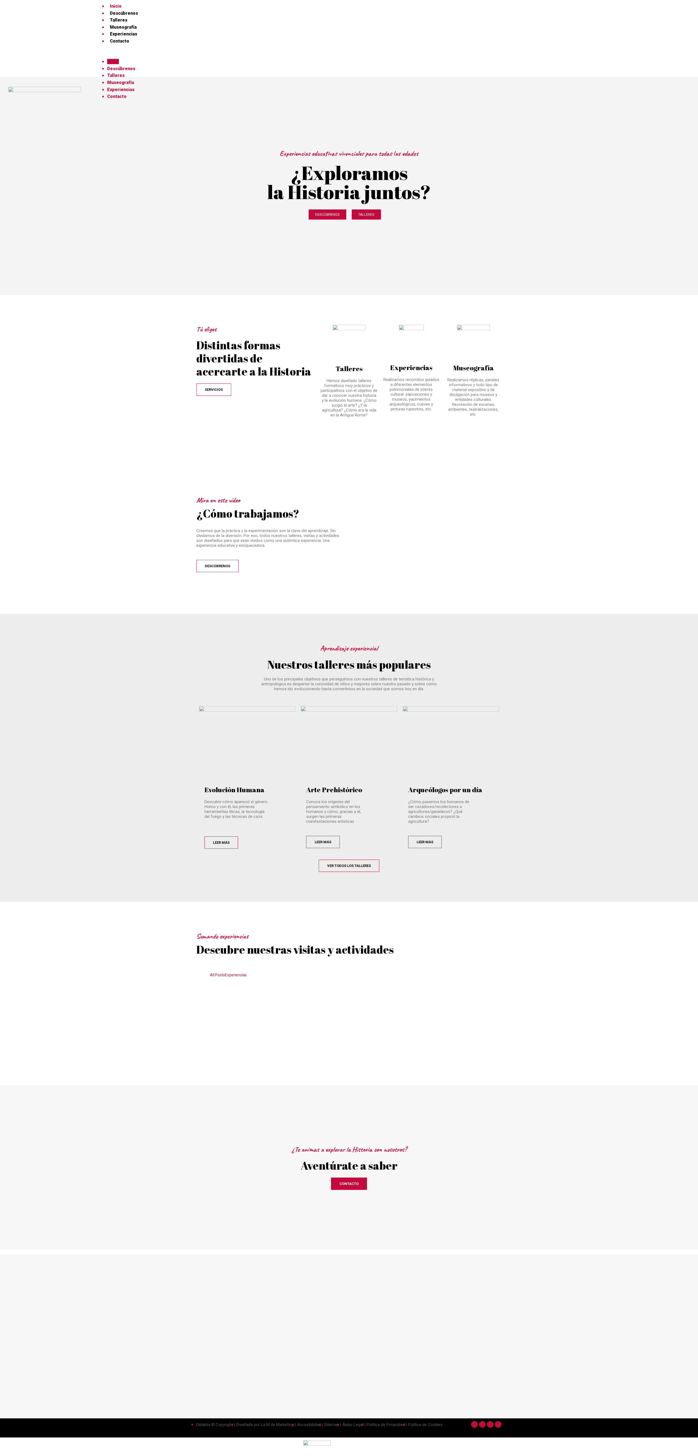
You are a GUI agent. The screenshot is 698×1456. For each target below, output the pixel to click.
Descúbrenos (124, 13)
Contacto (119, 41)
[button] (392, 54)
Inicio (116, 6)
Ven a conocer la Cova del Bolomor (298, 993)
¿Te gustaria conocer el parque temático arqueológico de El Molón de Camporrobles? (328, 1028)
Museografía (123, 27)
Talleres (118, 20)
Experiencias (123, 34)
